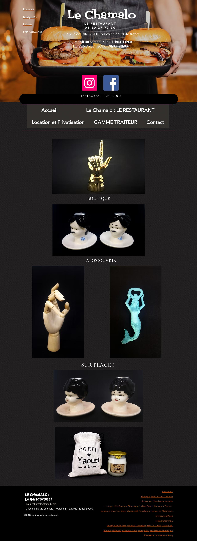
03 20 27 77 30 (100, 27)
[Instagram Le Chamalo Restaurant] (89, 83)
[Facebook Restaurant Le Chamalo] (111, 83)
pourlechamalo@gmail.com (41, 504)
